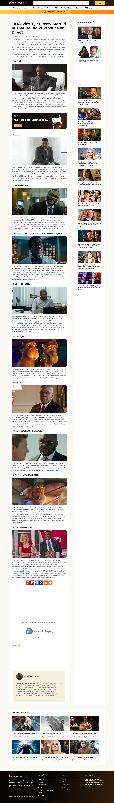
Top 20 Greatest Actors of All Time (83, 757)
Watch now (67, 11)
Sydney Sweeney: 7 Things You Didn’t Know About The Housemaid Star (89, 184)
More (97, 8)
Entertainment (38, 8)
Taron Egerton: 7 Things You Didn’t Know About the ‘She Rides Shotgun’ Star (89, 123)
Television (16, 8)
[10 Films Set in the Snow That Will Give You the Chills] (26, 747)
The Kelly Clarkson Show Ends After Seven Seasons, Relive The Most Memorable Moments (88, 266)
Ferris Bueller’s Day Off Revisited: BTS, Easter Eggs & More (88, 204)
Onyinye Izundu (17, 36)
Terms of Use (66, 784)
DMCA (63, 782)
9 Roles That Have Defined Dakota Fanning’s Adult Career (60, 757)
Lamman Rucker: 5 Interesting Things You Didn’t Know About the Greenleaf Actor (89, 102)
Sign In (99, 3)
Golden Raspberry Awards (21, 180)
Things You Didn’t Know (63, 8)
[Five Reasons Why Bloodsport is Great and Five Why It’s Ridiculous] (84, 723)
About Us (64, 787)
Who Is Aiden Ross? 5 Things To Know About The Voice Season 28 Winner (89, 287)
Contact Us (65, 790)
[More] (50, 582)
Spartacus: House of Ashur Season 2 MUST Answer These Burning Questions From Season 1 (89, 245)
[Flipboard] (32, 582)
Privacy (64, 779)
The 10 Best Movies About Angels (53, 733)
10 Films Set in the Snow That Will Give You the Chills (30, 757)
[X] (41, 582)
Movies (26, 8)
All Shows (88, 8)
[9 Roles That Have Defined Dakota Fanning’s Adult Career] (55, 747)
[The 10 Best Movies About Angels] (55, 723)
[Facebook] (37, 582)
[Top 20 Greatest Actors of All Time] (84, 747)
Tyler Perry (53, 56)
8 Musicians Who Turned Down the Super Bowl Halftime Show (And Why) (89, 224)
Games (78, 8)
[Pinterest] (28, 582)
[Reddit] (46, 582)
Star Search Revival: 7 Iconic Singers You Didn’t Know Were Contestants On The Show (87, 163)
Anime (49, 8)
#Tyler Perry (16, 645)
